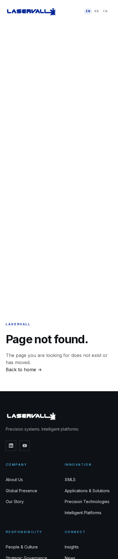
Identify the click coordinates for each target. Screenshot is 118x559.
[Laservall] (30, 11)
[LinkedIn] (11, 446)
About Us (14, 479)
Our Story (15, 501)
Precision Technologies (87, 501)
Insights (72, 546)
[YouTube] (24, 446)
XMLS (70, 479)
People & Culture (22, 546)
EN (88, 11)
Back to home (24, 369)
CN (105, 11)
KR (97, 11)
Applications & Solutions (87, 490)
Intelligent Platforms (83, 512)
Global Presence (21, 490)
